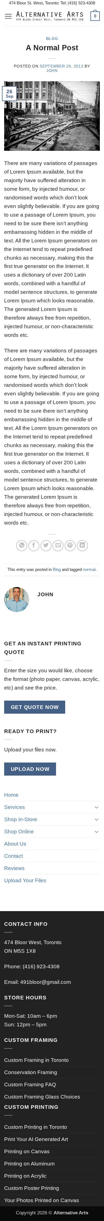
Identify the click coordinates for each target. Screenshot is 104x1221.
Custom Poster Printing (31, 1188)
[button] (8, 16)
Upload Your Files (25, 880)
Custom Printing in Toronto (35, 1127)
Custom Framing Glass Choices (42, 1097)
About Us (15, 844)
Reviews (14, 868)
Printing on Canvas (27, 1151)
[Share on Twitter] (46, 545)
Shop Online (19, 831)
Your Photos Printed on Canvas (41, 1200)
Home (11, 795)
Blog (52, 39)
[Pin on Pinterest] (70, 545)
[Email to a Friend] (58, 545)
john (52, 71)
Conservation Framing (30, 1072)
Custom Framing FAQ (30, 1084)
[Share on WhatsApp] (21, 545)
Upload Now (30, 769)
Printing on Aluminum (29, 1163)
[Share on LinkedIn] (82, 545)
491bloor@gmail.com (45, 982)
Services (14, 807)
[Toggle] (96, 807)
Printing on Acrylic (25, 1176)
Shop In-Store (20, 819)
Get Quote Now (35, 707)
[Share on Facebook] (33, 545)
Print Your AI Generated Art (36, 1139)
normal (89, 569)
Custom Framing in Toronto (36, 1060)
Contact (13, 856)
